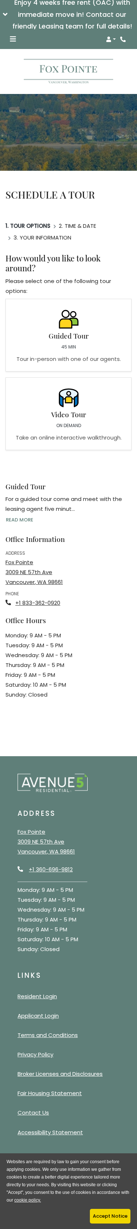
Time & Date (80, 226)
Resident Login (37, 996)
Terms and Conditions (48, 1035)
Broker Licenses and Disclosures (60, 1074)
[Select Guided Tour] (68, 335)
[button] (68, 14)
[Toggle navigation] (13, 39)
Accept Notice (110, 1216)
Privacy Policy (35, 1054)
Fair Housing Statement (50, 1093)
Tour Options (30, 226)
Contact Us (33, 1112)
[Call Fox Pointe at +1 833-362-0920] (123, 39)
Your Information (45, 237)
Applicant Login (38, 1015)
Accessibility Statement (50, 1132)
